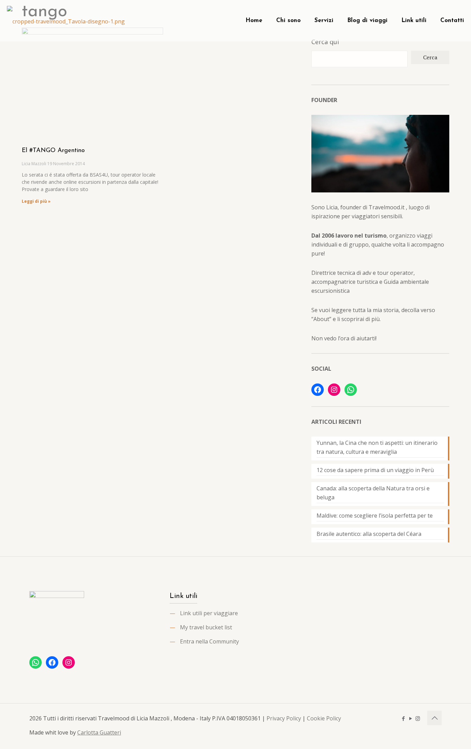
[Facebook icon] (403, 718)
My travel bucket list (206, 627)
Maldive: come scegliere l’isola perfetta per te (375, 515)
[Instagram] (334, 389)
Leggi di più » (36, 201)
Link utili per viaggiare (209, 613)
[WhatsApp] (350, 389)
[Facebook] (317, 389)
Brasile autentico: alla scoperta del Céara (369, 534)
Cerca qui (325, 42)
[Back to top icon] (434, 718)
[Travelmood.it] (66, 20)
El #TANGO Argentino (53, 151)
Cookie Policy (324, 718)
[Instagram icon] (417, 718)
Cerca (430, 57)
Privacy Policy (284, 718)
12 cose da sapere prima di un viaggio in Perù (375, 470)
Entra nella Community (209, 641)
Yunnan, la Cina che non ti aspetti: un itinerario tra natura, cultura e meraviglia (377, 447)
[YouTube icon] (410, 718)
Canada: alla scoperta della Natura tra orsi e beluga (373, 493)
